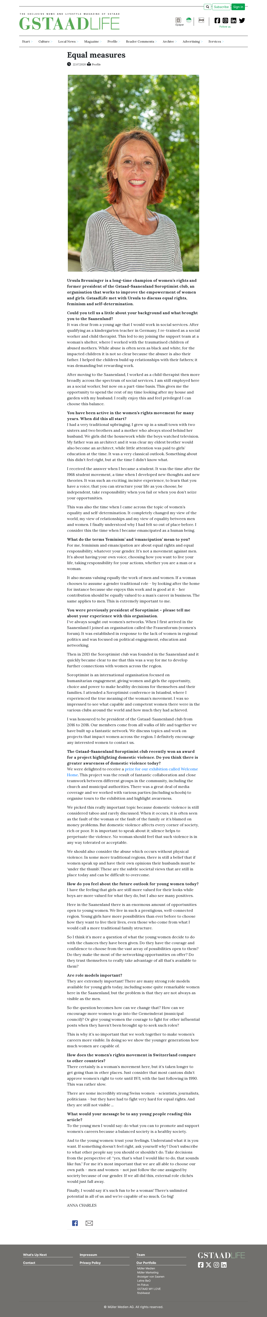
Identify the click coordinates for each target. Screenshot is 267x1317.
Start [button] (26, 41)
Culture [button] (44, 41)
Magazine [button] (91, 41)
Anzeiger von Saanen (150, 1276)
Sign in (238, 7)
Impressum (88, 1255)
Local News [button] (67, 41)
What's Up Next (35, 1255)
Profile (96, 64)
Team (140, 1255)
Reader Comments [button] (140, 41)
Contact (29, 1263)
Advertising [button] (191, 41)
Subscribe (221, 7)
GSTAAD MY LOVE (149, 1288)
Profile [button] (112, 41)
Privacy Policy (90, 1263)
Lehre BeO (144, 1280)
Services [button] (215, 41)
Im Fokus (143, 1284)
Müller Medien (146, 1268)
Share (75, 1223)
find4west (143, 1293)
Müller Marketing (148, 1272)
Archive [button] (168, 41)
